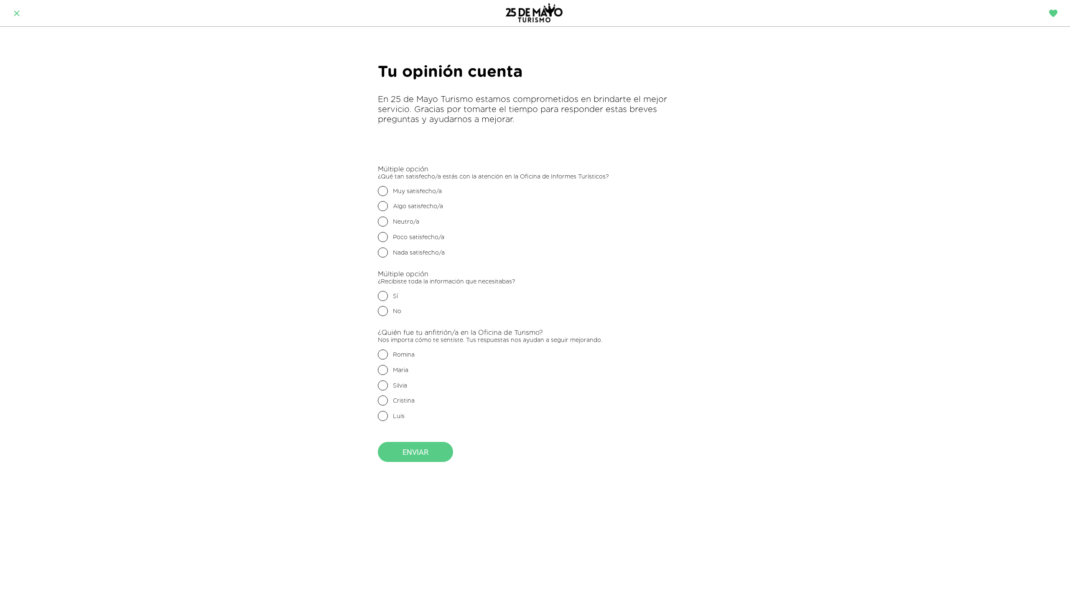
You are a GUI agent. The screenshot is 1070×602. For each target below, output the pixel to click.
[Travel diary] (1053, 13)
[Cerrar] (17, 13)
